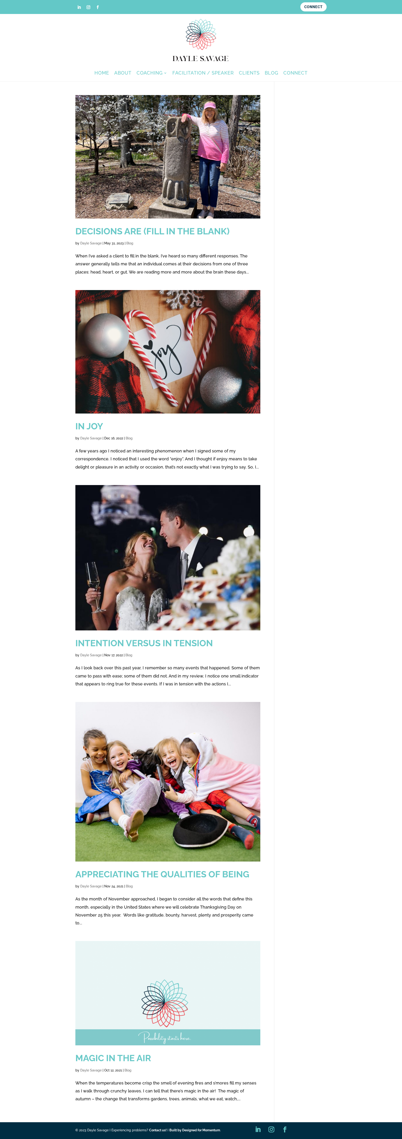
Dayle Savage (91, 243)
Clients (249, 73)
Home (101, 73)
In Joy (89, 426)
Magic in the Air (113, 1058)
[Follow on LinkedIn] (79, 7)
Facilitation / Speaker (203, 73)
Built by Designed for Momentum (194, 1130)
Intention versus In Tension (144, 643)
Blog (271, 73)
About (122, 73)
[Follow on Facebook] (97, 7)
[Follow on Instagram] (88, 7)
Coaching (150, 73)
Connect (313, 7)
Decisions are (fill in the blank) (152, 231)
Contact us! (158, 1130)
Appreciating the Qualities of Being (162, 874)
